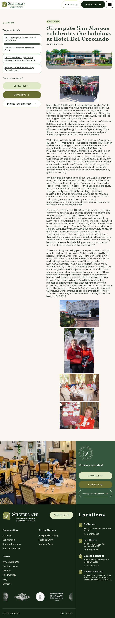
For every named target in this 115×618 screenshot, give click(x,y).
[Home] (13, 5)
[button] (109, 4)
